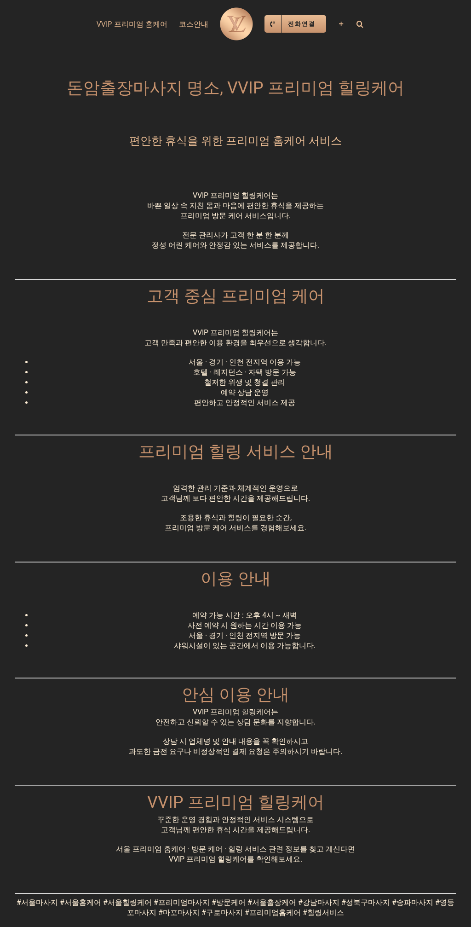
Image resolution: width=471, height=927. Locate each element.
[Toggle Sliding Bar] (341, 24)
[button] (359, 24)
